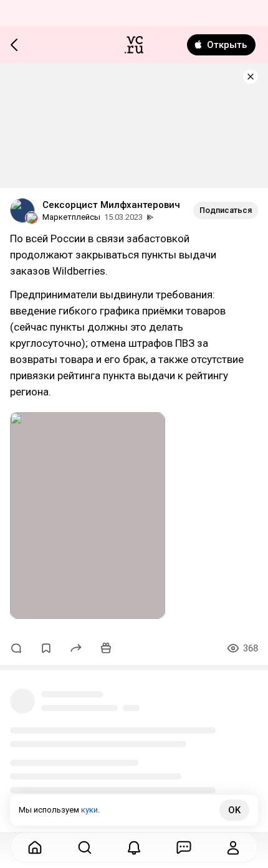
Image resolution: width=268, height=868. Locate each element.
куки (89, 809)
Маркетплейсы (71, 217)
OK (234, 810)
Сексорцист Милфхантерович (111, 204)
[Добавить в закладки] (46, 648)
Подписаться (225, 210)
